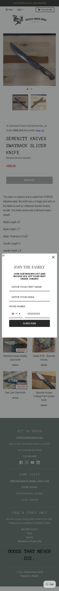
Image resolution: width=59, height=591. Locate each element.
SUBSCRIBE (29, 323)
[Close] (53, 257)
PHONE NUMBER (17, 306)
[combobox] (16, 314)
